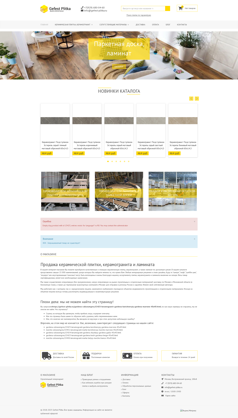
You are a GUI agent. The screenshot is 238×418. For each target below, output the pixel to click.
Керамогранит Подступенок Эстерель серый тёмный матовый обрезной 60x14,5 (55, 145)
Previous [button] (191, 99)
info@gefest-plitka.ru (95, 10)
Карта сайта (170, 395)
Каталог (119, 66)
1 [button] (108, 161)
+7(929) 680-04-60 (94, 7)
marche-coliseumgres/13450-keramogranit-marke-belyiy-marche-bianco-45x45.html (81, 338)
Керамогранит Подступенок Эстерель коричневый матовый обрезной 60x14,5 (87, 145)
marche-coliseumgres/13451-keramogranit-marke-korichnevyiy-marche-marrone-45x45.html (84, 330)
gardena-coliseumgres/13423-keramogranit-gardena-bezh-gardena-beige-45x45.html (82, 335)
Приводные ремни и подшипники (96, 379)
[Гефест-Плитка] (55, 9)
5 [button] (124, 161)
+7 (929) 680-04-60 (173, 383)
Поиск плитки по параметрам (139, 15)
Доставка (140, 24)
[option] (55, 130)
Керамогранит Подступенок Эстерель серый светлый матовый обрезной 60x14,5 (151, 145)
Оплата (155, 24)
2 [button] (112, 161)
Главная (44, 24)
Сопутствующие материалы (113, 24)
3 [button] (116, 161)
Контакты (182, 24)
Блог (168, 24)
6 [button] (128, 161)
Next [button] (197, 99)
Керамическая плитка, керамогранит (73, 24)
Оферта (125, 392)
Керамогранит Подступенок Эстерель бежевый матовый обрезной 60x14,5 (183, 145)
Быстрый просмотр (55, 135)
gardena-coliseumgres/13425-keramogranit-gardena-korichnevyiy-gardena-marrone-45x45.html (86, 327)
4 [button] (120, 161)
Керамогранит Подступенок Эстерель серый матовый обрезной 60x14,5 (119, 145)
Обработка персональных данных (136, 386)
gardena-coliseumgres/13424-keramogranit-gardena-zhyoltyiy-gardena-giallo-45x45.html (83, 332)
